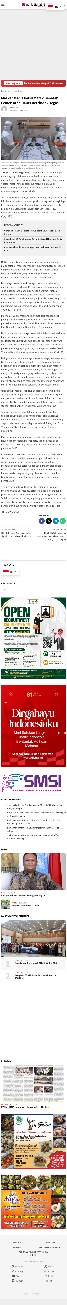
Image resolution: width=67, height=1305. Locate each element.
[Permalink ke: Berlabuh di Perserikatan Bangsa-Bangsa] (33, 871)
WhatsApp (19, 1271)
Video (16, 960)
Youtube (19, 1276)
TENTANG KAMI (49, 1242)
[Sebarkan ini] (42, 521)
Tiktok (50, 1276)
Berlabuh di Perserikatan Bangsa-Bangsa (23, 895)
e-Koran (4, 1104)
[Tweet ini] (49, 521)
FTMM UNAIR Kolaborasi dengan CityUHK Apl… (25, 1107)
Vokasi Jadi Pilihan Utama (25, 905)
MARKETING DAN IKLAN (49, 1247)
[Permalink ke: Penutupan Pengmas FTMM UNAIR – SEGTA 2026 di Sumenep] (33, 938)
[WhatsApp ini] (63, 521)
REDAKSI (17, 1247)
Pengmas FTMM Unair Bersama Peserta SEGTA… (35, 977)
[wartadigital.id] (33, 4)
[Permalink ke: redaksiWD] (4, 108)
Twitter (51, 1266)
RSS (50, 1281)
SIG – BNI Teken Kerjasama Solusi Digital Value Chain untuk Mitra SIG (16, 533)
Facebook (19, 1266)
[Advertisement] (33, 44)
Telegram (19, 1281)
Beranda (17, 1242)
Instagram (50, 1271)
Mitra (3, 893)
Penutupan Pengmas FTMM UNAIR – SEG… (36, 963)
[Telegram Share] (56, 521)
